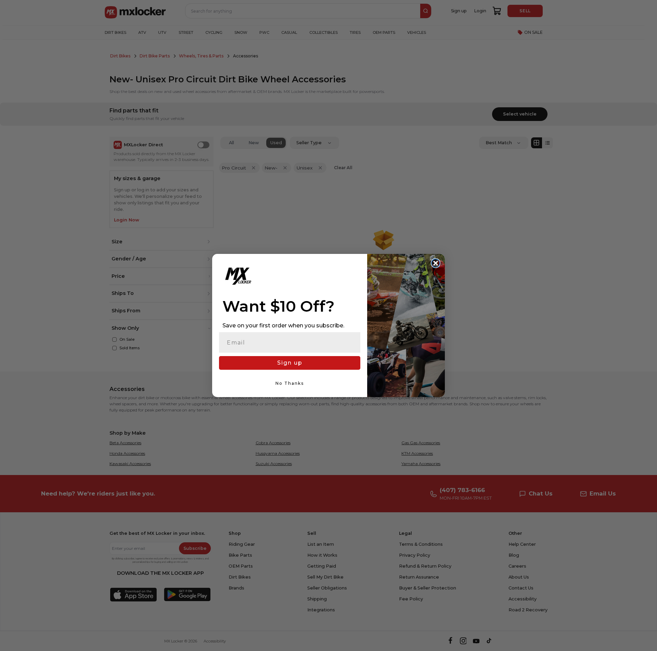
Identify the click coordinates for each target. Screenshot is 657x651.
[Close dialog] (435, 263)
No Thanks (289, 383)
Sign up (289, 363)
